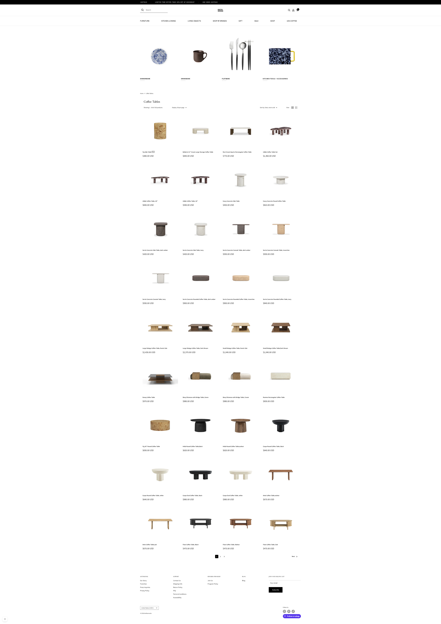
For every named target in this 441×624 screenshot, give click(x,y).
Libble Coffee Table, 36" (190, 201)
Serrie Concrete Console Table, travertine (276, 250)
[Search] (143, 10)
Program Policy (213, 584)
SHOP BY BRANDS (220, 21)
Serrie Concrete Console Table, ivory (154, 299)
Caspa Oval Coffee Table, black (192, 495)
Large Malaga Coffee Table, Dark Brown (195, 348)
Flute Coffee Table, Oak (270, 545)
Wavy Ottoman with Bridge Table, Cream (236, 397)
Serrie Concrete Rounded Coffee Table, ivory (277, 299)
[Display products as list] (296, 108)
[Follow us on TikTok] (293, 611)
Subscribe (275, 590)
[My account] (293, 10)
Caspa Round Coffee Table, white (153, 495)
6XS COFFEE (292, 21)
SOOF (272, 21)
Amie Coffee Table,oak (150, 545)
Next (293, 556)
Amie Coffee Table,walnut (271, 495)
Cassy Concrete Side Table (231, 201)
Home (142, 93)
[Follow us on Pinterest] (288, 611)
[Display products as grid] (292, 108)
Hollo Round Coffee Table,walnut (233, 446)
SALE (256, 21)
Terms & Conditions (179, 594)
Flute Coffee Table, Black (191, 545)
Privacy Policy (144, 591)
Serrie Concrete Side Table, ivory (193, 250)
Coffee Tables (149, 93)
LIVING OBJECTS (194, 21)
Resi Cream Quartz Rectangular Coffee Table (237, 152)
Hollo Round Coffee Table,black (193, 446)
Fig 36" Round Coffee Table (151, 446)
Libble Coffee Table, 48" (150, 201)
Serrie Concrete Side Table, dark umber (155, 250)
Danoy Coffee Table (149, 397)
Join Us (210, 581)
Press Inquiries (145, 587)
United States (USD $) (147, 608)
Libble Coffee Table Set (270, 152)
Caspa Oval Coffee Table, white (233, 495)
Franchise (143, 584)
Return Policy (177, 587)
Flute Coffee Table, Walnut (231, 545)
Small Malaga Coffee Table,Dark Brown (275, 348)
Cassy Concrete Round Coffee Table (274, 201)
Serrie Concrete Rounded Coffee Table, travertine (238, 299)
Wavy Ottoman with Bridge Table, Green (195, 397)
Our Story (143, 581)
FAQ (174, 591)
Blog (243, 581)
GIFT (240, 21)
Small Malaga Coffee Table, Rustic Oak (235, 348)
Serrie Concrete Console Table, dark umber (236, 250)
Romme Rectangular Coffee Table (274, 397)
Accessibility (177, 597)
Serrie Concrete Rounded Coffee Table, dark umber (199, 299)
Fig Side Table (148, 152)
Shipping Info (177, 584)
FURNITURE (144, 21)
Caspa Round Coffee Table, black (273, 446)
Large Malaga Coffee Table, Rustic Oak (155, 348)
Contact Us (177, 581)
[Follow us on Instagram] (284, 611)
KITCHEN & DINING (168, 21)
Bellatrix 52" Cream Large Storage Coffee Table (198, 152)
